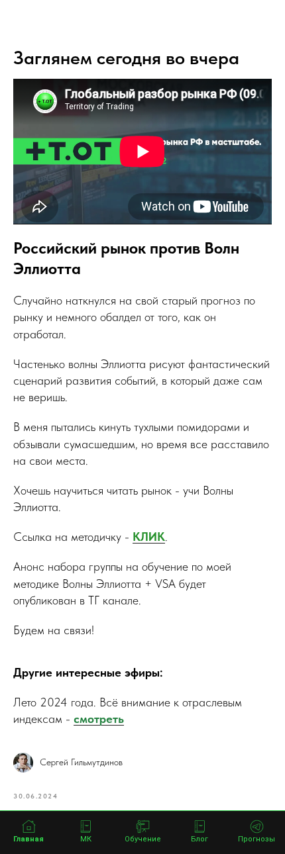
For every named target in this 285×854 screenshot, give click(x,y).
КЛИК (149, 537)
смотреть (99, 719)
